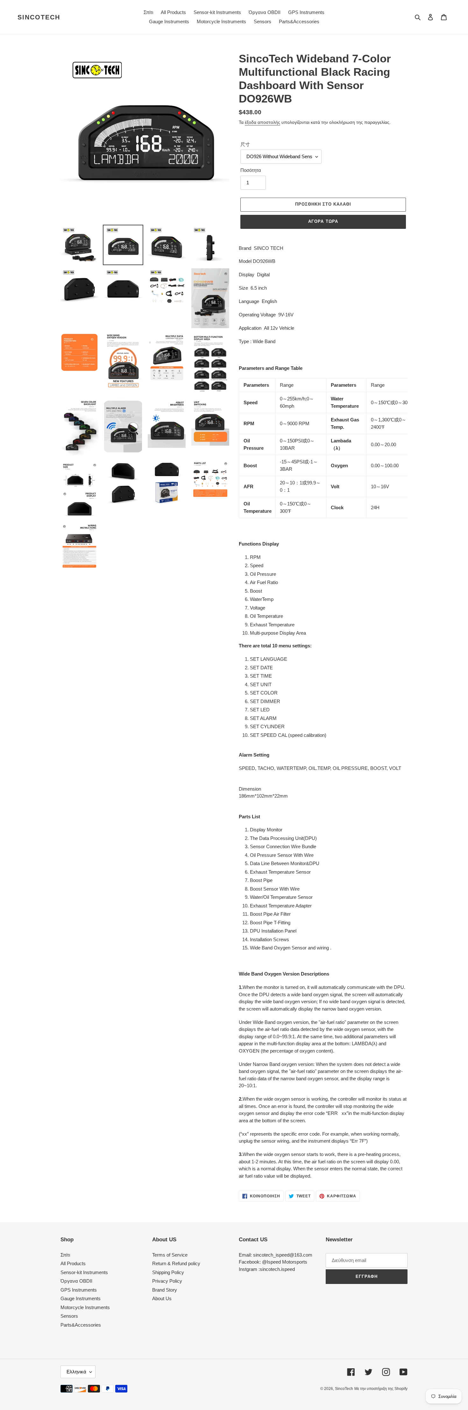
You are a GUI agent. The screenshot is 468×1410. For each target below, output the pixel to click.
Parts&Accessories (80, 1325)
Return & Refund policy (176, 1263)
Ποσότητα (250, 170)
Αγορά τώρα (323, 221)
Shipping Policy (168, 1272)
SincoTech (39, 17)
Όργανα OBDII (76, 1281)
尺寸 (245, 144)
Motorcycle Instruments (85, 1307)
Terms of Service (170, 1255)
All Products (73, 1263)
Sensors (69, 1316)
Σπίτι (65, 1255)
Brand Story (164, 1290)
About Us (162, 1298)
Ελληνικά (76, 1371)
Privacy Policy (167, 1281)
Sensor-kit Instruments (84, 1272)
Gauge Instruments (80, 1298)
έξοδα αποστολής (262, 122)
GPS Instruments (78, 1290)
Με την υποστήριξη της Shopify (381, 1388)
